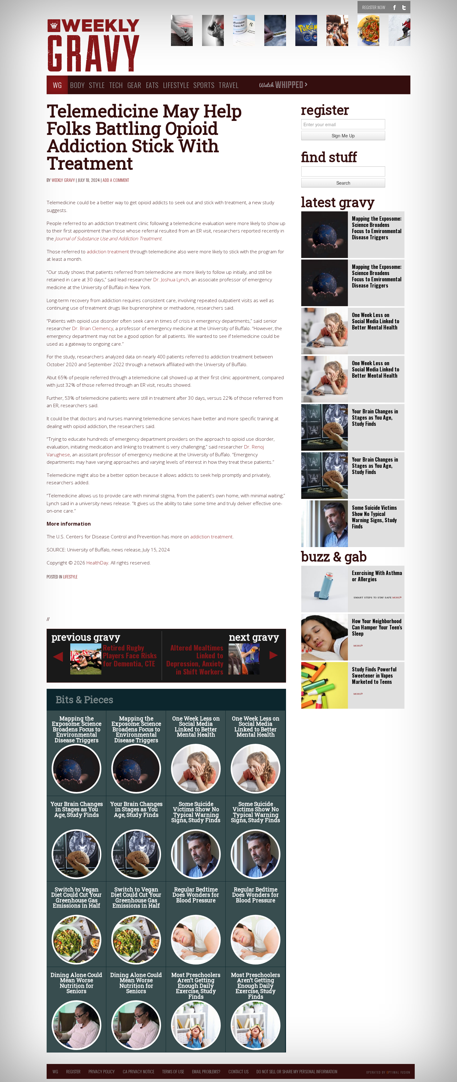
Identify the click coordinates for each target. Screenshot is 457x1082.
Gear (134, 85)
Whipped (283, 85)
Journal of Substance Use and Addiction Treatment (108, 238)
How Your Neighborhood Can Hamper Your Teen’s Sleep (377, 627)
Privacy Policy (102, 1071)
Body (77, 85)
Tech (116, 85)
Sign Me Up (343, 135)
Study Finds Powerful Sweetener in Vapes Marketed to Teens (374, 675)
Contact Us (238, 1071)
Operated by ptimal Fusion (388, 1071)
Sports (203, 85)
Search (343, 183)
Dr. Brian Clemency (92, 328)
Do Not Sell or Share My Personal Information (296, 1071)
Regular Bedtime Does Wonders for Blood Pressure (196, 895)
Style (97, 85)
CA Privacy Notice (138, 1071)
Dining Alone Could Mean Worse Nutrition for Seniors (76, 983)
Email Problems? (206, 1071)
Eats (152, 85)
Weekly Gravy (63, 180)
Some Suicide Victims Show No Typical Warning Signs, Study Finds (195, 812)
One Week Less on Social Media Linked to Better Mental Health (196, 727)
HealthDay (97, 562)
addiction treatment (108, 251)
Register (73, 1071)
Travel (228, 85)
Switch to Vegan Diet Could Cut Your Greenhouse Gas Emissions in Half (76, 897)
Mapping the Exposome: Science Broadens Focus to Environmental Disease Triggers (76, 729)
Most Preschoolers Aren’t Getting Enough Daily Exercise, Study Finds (195, 985)
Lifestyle (176, 85)
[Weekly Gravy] (104, 46)
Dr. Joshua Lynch (171, 279)
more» (397, 596)
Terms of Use (173, 1071)
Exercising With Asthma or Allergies (377, 576)
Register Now (373, 7)
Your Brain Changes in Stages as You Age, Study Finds (76, 809)
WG (57, 85)
